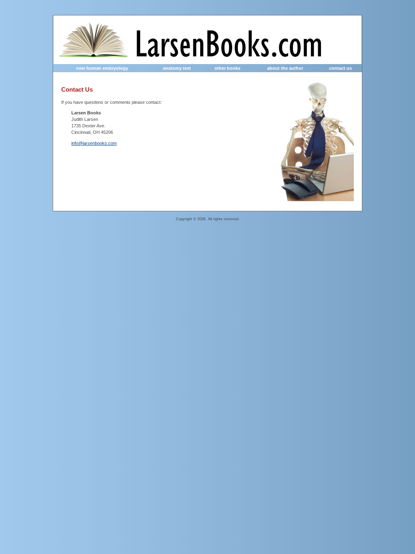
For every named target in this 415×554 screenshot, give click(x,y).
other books (227, 68)
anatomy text (177, 68)
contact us (340, 68)
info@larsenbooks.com (94, 143)
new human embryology (102, 68)
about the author (285, 68)
